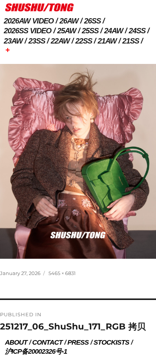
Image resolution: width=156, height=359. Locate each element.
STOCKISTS (111, 342)
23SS (36, 41)
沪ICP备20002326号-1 (36, 351)
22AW (60, 41)
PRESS (78, 342)
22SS (83, 41)
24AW (113, 30)
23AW (13, 41)
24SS (137, 30)
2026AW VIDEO (29, 21)
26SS (92, 21)
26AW (68, 21)
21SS (130, 41)
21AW (107, 41)
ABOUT (16, 342)
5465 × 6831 (62, 273)
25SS (90, 30)
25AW (66, 30)
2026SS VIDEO (27, 30)
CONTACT (47, 342)
